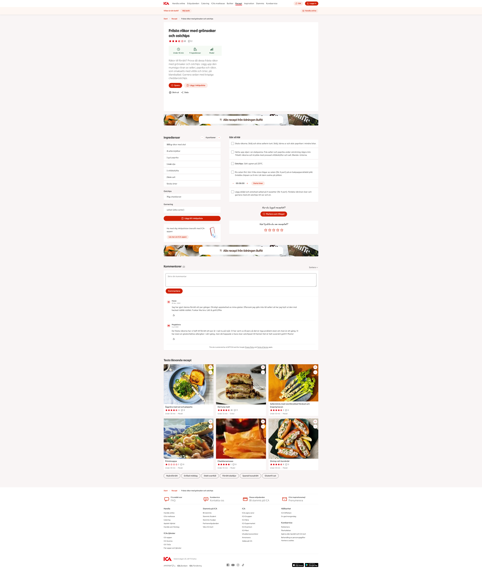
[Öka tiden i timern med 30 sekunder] (247, 183)
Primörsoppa (171, 461)
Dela (186, 92)
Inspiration (249, 3)
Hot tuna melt (224, 407)
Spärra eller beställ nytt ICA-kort (293, 534)
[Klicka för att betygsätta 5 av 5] (282, 230)
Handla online (178, 3)
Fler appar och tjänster (172, 548)
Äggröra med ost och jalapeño (178, 407)
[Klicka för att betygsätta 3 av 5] (274, 230)
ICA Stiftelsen (286, 513)
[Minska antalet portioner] (202, 137)
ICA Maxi (245, 530)
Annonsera (246, 537)
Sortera (312, 267)
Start (166, 19)
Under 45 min (178, 53)
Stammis (260, 3)
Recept (238, 3)
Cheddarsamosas (225, 461)
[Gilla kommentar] (174, 315)
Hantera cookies (287, 540)
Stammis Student (209, 516)
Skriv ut (175, 92)
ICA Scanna (168, 541)
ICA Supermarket (248, 523)
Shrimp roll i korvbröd (279, 461)
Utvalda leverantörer (250, 534)
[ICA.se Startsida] (166, 3)
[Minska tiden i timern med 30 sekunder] (233, 183)
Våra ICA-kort (208, 527)
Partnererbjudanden (211, 523)
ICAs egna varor (248, 513)
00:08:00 (240, 183)
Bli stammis (207, 513)
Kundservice (271, 3)
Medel (211, 53)
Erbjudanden (193, 3)
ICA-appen (168, 537)
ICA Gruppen (247, 516)
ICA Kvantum (247, 527)
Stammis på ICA (210, 508)
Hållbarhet (286, 508)
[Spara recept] (210, 367)
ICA (243, 508)
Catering (205, 3)
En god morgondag (288, 516)
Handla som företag (171, 527)
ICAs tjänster (169, 533)
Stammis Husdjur (209, 520)
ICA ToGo (167, 544)
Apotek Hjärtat (169, 523)
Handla (167, 508)
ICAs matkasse (218, 3)
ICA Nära (245, 520)
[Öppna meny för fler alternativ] (210, 372)
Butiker (230, 3)
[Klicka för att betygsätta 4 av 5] (278, 230)
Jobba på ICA (247, 541)
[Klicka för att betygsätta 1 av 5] (266, 230)
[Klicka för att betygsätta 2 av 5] (270, 230)
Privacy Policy (249, 347)
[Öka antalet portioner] (219, 137)
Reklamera (285, 527)
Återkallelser (286, 530)
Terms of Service (262, 347)
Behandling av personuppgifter (293, 537)
